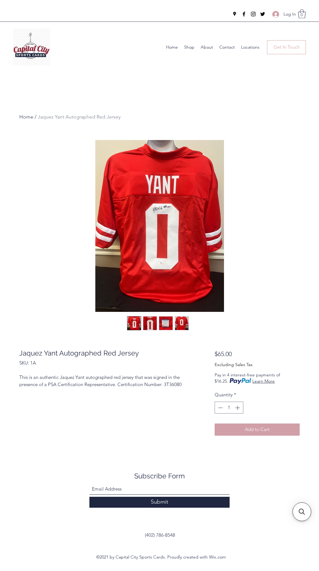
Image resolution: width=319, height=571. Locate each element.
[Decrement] (220, 408)
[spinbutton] (229, 408)
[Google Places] (234, 14)
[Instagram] (253, 14)
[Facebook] (244, 14)
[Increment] (238, 408)
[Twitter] (262, 14)
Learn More (263, 381)
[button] (302, 13)
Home (26, 117)
